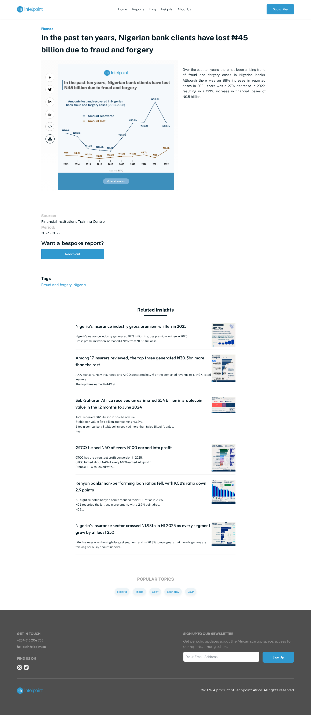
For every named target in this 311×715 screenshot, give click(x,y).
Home (122, 9)
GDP (191, 592)
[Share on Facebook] (49, 77)
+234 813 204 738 (30, 640)
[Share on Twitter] (49, 89)
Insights (166, 9)
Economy (173, 592)
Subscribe (280, 9)
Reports (138, 9)
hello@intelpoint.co (31, 646)
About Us (184, 9)
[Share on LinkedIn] (49, 101)
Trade (139, 592)
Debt (155, 592)
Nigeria (79, 284)
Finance (47, 28)
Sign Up (278, 657)
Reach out (72, 254)
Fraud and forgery (56, 284)
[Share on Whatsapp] (49, 114)
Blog (152, 9)
